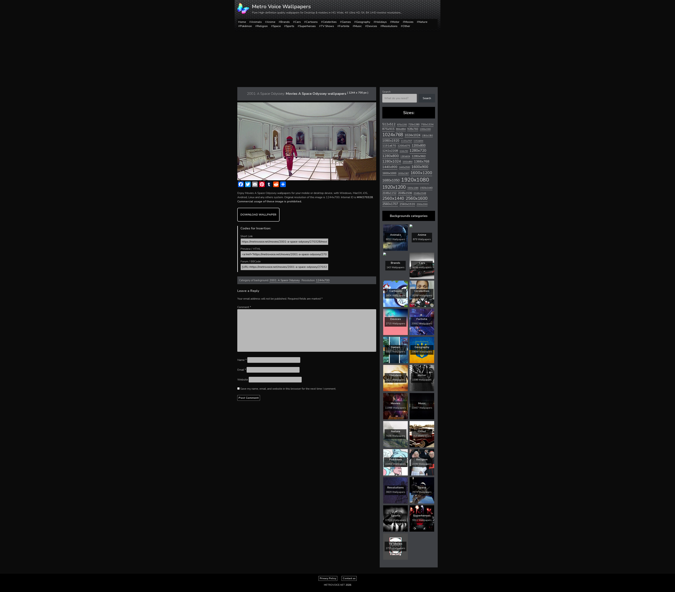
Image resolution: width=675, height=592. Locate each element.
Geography (363, 22)
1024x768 (392, 135)
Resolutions (389, 26)
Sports (290, 26)
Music (358, 26)
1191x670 (389, 146)
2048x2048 (420, 193)
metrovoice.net (334, 585)
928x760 (412, 129)
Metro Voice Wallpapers (281, 6)
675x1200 (402, 124)
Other (406, 26)
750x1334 (427, 124)
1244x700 (323, 280)
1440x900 (389, 167)
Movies (408, 22)
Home (242, 22)
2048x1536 (405, 193)
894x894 (401, 129)
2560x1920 (407, 204)
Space (277, 26)
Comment (244, 307)
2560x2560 (422, 204)
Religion (262, 26)
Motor (395, 22)
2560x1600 (417, 198)
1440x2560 (404, 167)
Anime (271, 22)
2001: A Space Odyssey (284, 280)
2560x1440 (393, 198)
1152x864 (418, 141)
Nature (423, 22)
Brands (285, 22)
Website (242, 380)
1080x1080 (427, 135)
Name (242, 360)
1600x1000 (389, 173)
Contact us (349, 578)
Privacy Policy (328, 578)
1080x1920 (390, 140)
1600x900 (420, 166)
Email (241, 370)
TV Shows (327, 26)
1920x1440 (426, 188)
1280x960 (419, 156)
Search (386, 92)
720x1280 (413, 124)
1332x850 (407, 161)
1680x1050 (391, 180)
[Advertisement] (337, 58)
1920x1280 (412, 187)
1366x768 (421, 161)
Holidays (381, 22)
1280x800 (390, 156)
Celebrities (330, 22)
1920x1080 (415, 179)
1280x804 (405, 156)
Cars (298, 22)
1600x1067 (403, 173)
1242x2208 (390, 151)
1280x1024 (391, 161)
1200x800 (419, 145)
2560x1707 (390, 204)
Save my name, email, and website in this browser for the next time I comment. (288, 389)
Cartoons (312, 22)
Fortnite (344, 26)
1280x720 (418, 150)
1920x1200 (394, 187)
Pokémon (246, 26)
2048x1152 (389, 193)
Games (346, 22)
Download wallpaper (258, 215)
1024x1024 (412, 135)
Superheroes (307, 26)
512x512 (389, 124)
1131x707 (406, 141)
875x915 (388, 129)
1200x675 (404, 145)
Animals (256, 22)
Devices (372, 26)
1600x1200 (421, 173)
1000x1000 (425, 129)
